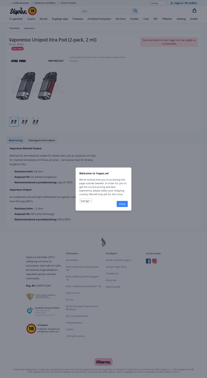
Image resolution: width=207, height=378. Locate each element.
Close (122, 204)
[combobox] (85, 201)
